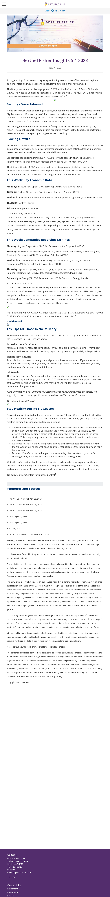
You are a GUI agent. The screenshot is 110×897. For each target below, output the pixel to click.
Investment (12, 892)
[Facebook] (9, 877)
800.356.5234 (22, 861)
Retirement (12, 888)
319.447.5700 (19, 858)
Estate (10, 895)
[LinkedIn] (14, 877)
